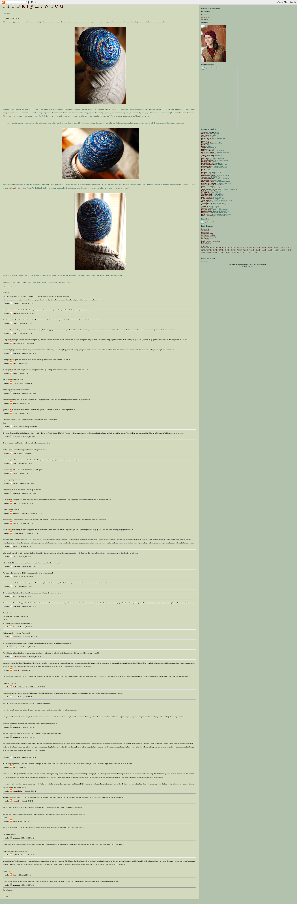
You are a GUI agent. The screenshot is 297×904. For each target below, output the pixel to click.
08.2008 (227, 251)
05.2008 (209, 251)
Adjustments (205, 230)
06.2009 (288, 251)
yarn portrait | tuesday (207, 238)
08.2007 (245, 249)
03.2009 (270, 251)
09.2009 (215, 252)
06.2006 (252, 248)
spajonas (15, 403)
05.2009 (282, 251)
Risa (14, 363)
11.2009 (227, 252)
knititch (15, 547)
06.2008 (215, 251)
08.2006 (264, 248)
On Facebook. (205, 18)
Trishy (15, 413)
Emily (15, 323)
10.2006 (276, 248)
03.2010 (252, 252)
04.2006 (239, 248)
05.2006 (245, 248)
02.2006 (227, 248)
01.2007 (203, 249)
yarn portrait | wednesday (208, 237)
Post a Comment (8, 890)
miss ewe (15, 483)
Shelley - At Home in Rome (21, 687)
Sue (14, 767)
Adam (15, 333)
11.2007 (264, 249)
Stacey (15, 373)
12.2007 (270, 249)
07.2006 (258, 248)
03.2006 (233, 248)
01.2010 (239, 252)
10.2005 (203, 248)
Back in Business (206, 243)
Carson (15, 627)
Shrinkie (15, 313)
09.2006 (270, 248)
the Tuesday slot (14, 188)
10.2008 (239, 251)
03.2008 (288, 249)
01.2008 (276, 249)
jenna (14, 697)
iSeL (14, 597)
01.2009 (258, 251)
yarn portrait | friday (207, 234)
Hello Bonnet (205, 232)
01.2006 (221, 248)
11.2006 (282, 248)
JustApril (16, 801)
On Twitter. (204, 19)
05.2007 (227, 249)
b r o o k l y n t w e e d (32, 5)
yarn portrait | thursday (208, 235)
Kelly (14, 453)
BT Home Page (205, 11)
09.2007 (252, 249)
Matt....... (15, 503)
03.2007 (215, 249)
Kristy (15, 473)
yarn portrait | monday (207, 240)
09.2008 (233, 251)
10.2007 (258, 249)
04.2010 (258, 252)
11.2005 (209, 248)
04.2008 (203, 251)
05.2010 (264, 252)
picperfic (15, 875)
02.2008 (282, 249)
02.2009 (264, 251)
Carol (14, 586)
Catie (14, 383)
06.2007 (233, 249)
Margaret (16, 670)
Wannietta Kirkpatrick (20, 513)
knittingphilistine (18, 343)
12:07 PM (9, 286)
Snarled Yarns (17, 637)
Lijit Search (204, 262)
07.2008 (221, 251)
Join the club (205, 229)
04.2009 (276, 251)
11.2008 (245, 251)
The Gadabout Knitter (19, 657)
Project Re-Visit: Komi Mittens (210, 241)
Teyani (15, 821)
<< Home (5, 896)
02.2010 (245, 252)
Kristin (15, 577)
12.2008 (252, 251)
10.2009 (221, 252)
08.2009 (209, 252)
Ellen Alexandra (18, 533)
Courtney (16, 303)
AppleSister (16, 855)
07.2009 (203, 252)
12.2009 (233, 252)
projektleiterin (17, 791)
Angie (14, 463)
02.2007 (209, 249)
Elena (14, 557)
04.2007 (221, 249)
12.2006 (288, 248)
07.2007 (239, 249)
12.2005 (215, 248)
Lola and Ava (17, 427)
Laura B (15, 523)
